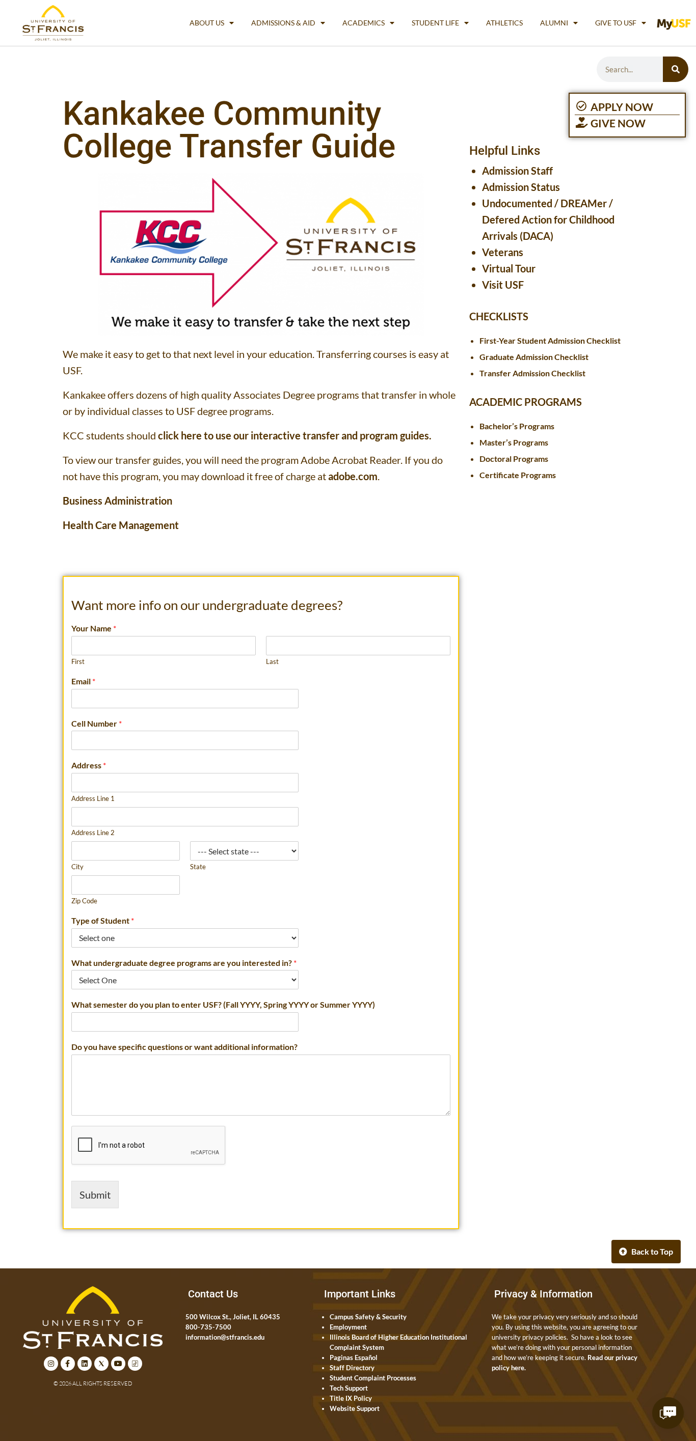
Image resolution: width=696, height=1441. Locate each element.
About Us (207, 22)
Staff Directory (352, 1368)
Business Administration (117, 500)
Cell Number (96, 723)
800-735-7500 (208, 1327)
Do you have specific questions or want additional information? (184, 1046)
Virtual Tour (509, 268)
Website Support (355, 1408)
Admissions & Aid (283, 22)
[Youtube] (118, 1363)
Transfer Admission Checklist (532, 373)
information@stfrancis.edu (224, 1337)
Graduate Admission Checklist (533, 357)
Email (83, 681)
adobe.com (353, 476)
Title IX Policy (351, 1398)
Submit (95, 1194)
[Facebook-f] (68, 1363)
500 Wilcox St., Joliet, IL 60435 (232, 1317)
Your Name (93, 628)
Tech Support (349, 1388)
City (77, 867)
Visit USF (503, 285)
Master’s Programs (513, 442)
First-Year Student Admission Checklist (550, 340)
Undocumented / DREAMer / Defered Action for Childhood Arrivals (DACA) (548, 219)
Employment (348, 1327)
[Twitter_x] (101, 1363)
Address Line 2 (93, 832)
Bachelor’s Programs (516, 426)
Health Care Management (121, 525)
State (198, 867)
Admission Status (521, 187)
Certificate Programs (517, 475)
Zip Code (84, 901)
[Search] (675, 69)
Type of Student (102, 920)
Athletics (504, 22)
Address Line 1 (93, 798)
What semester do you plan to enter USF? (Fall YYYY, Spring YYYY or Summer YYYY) (223, 1004)
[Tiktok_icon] (135, 1363)
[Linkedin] (84, 1363)
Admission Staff (517, 170)
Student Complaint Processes (373, 1378)
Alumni (554, 22)
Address (88, 765)
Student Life (435, 22)
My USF (676, 22)
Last (272, 661)
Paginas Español (354, 1357)
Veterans (502, 252)
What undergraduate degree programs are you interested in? (184, 962)
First (78, 661)
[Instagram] (51, 1363)
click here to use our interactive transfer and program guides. (295, 435)
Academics (363, 22)
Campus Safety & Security (368, 1317)
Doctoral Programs (513, 458)
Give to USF (615, 22)
